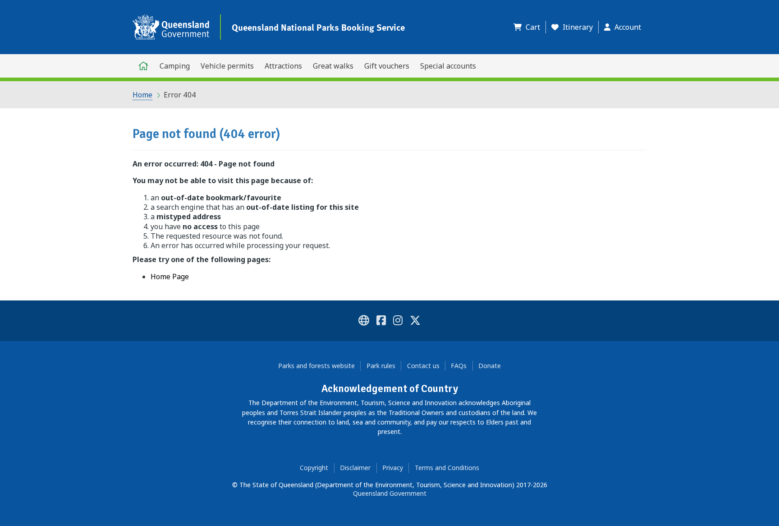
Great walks (333, 66)
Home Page (170, 276)
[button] (529, 27)
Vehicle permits (227, 66)
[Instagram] (398, 322)
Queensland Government (389, 493)
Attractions (283, 66)
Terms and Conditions (447, 467)
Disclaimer (355, 467)
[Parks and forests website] (363, 322)
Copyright (314, 467)
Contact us (423, 365)
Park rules (381, 365)
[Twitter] (415, 322)
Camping (175, 66)
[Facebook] (381, 322)
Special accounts (448, 66)
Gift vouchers (386, 66)
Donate (489, 365)
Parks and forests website (316, 365)
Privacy (392, 467)
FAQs (459, 365)
